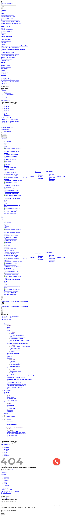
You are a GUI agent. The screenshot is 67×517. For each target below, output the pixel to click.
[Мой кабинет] (1, 299)
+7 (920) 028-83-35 (10, 81)
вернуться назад (5, 469)
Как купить (10, 397)
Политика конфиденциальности (11, 503)
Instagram (6, 108)
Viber (5, 111)
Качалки (12, 361)
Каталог (9, 327)
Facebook (6, 107)
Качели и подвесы (15, 371)
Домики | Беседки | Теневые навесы (20, 346)
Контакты (3, 474)
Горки (12, 333)
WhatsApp (6, 115)
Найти (2, 513)
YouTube (6, 110)
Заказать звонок (11, 437)
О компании (10, 405)
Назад (10, 325)
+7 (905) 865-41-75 (6, 78)
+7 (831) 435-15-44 (6, 83)
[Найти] (2, 8)
